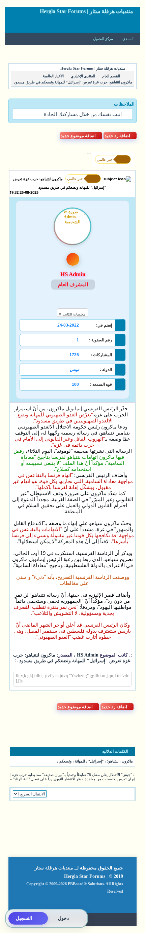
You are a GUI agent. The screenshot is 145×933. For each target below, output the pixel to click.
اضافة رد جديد (117, 135)
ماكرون (127, 761)
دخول (63, 918)
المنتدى (128, 39)
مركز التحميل (103, 39)
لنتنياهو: (112, 761)
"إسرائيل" (96, 761)
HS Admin (87, 655)
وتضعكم (65, 761)
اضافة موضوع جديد (78, 135)
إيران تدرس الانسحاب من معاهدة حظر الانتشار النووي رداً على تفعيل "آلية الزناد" (74, 779)
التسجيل (24, 918)
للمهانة (80, 761)
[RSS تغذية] (116, 902)
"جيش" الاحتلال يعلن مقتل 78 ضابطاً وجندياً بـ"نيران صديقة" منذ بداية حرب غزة (72, 775)
